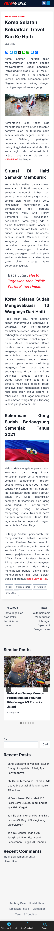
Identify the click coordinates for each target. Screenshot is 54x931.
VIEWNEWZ (12, 159)
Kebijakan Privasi (19, 908)
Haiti (9, 587)
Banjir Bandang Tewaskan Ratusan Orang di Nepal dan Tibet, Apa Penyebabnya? (29, 768)
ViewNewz (12, 593)
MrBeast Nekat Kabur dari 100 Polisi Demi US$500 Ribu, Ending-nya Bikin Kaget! (28, 803)
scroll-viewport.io (36, 578)
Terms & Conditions (27, 914)
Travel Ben (40, 587)
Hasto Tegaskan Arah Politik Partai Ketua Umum (26, 281)
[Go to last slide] (8, 688)
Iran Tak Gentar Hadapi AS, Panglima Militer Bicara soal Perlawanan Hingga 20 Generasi (27, 837)
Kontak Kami (36, 903)
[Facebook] (44, 3)
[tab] (21, 723)
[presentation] (27, 671)
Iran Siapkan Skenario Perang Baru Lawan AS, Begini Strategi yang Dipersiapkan (28, 820)
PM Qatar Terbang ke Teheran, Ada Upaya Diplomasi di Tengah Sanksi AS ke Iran (29, 786)
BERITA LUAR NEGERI (15, 16)
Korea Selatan (23, 587)
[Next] (45, 688)
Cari (6, 739)
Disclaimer (39, 908)
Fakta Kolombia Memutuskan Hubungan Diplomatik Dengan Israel (41, 619)
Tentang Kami (18, 903)
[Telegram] (48, 3)
